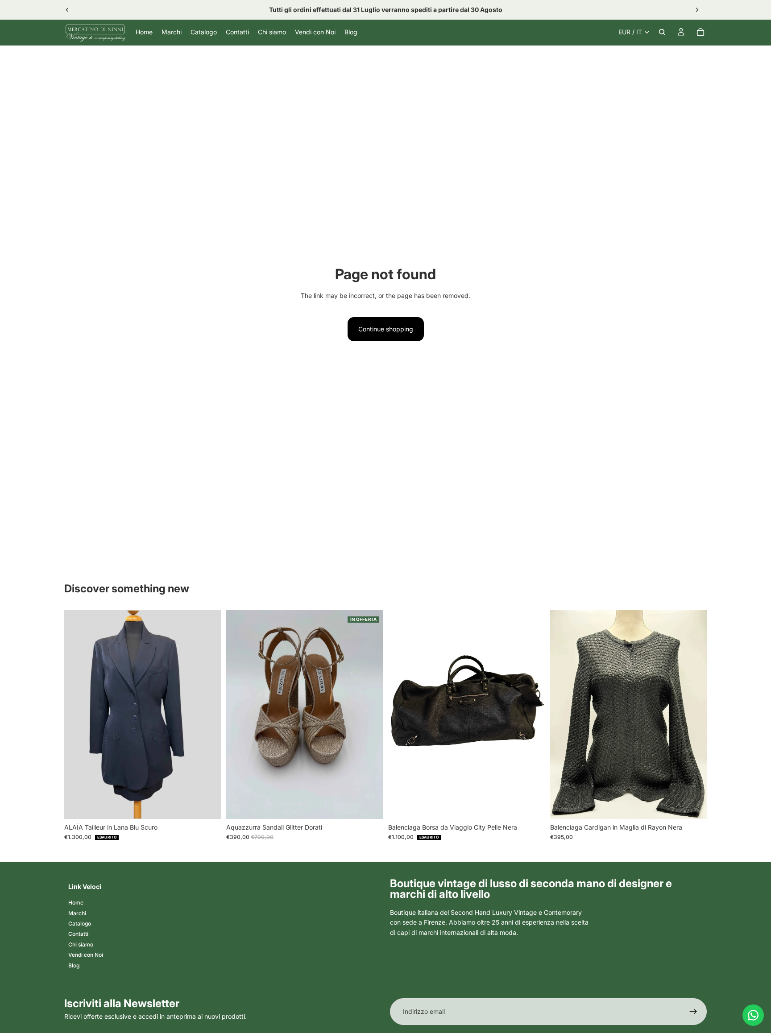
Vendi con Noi (85, 954)
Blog (73, 965)
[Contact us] (753, 1015)
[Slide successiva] (697, 10)
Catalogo (79, 923)
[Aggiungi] (369, 805)
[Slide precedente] (67, 10)
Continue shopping (385, 329)
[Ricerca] (662, 32)
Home (75, 902)
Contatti (78, 933)
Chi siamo (80, 944)
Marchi (77, 912)
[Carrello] (700, 32)
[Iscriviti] (693, 1011)
